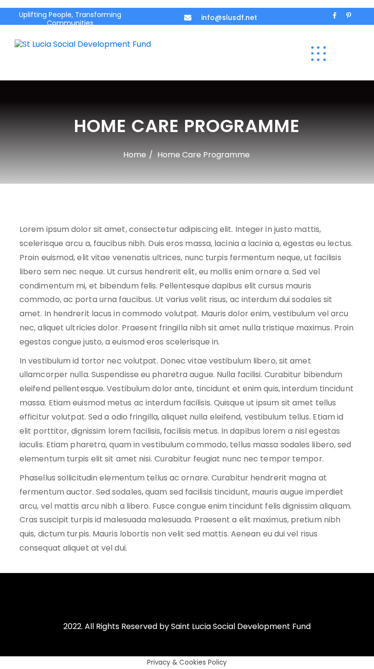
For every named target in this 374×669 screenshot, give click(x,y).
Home (134, 154)
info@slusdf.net (229, 17)
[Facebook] (335, 15)
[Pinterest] (348, 15)
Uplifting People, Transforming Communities (70, 19)
